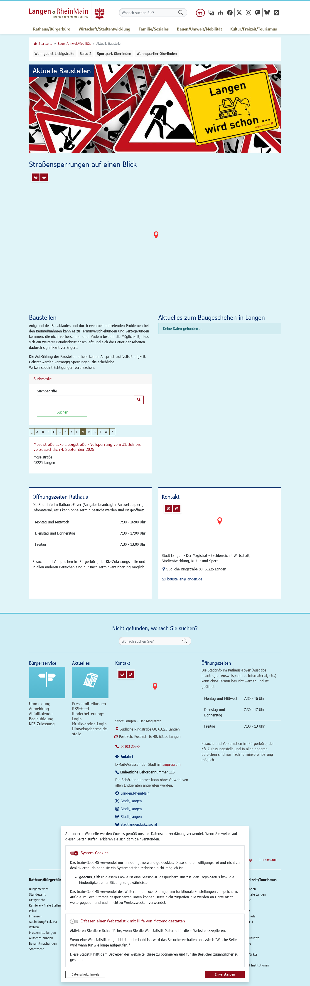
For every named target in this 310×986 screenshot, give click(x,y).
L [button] (77, 432)
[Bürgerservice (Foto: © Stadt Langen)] (47, 682)
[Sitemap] (220, 12)
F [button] (54, 432)
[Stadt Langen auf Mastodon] (257, 12)
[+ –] (156, 239)
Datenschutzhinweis (85, 974)
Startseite (45, 43)
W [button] (106, 432)
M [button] (83, 432)
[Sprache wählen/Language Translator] (211, 12)
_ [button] (31, 432)
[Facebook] (229, 12)
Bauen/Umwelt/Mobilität (74, 43)
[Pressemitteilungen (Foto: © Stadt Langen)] (90, 682)
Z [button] (112, 432)
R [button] (89, 432)
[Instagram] (248, 12)
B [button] (43, 432)
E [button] (48, 432)
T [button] (100, 432)
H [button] (65, 432)
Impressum (171, 764)
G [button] (60, 432)
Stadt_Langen (131, 801)
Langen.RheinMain (135, 793)
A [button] (37, 432)
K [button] (71, 432)
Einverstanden (225, 974)
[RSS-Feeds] (276, 12)
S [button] (95, 432)
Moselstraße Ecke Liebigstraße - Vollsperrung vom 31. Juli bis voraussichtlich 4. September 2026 (87, 447)
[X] (239, 12)
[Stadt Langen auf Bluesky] (267, 12)
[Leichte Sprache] (200, 12)
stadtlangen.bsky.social (139, 824)
